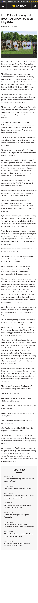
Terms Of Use (31, 593)
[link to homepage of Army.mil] (19, 5)
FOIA (20, 595)
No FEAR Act (28, 595)
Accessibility (11, 595)
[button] (1, 3)
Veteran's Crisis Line (19, 597)
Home (3, 593)
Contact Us (12, 593)
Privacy (21, 593)
